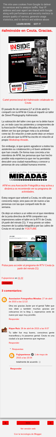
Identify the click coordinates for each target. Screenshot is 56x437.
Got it (37, 24)
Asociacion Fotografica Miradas (25, 298)
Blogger (37, 434)
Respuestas (17, 349)
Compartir (7, 283)
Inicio (28, 423)
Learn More (24, 24)
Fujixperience (23, 354)
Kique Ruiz (14, 328)
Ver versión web (28, 428)
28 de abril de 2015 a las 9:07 (35, 328)
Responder (14, 319)
